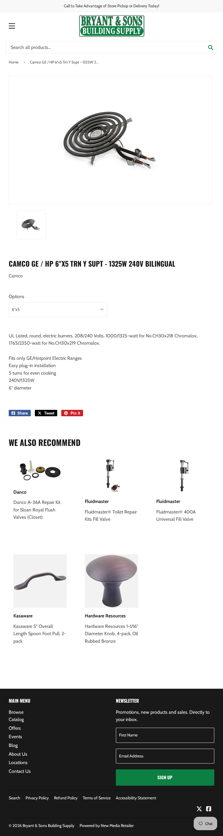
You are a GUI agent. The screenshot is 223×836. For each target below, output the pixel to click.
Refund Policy (66, 798)
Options (16, 296)
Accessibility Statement (136, 798)
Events (15, 736)
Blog (13, 745)
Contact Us (20, 771)
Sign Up (164, 777)
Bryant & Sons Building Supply (48, 825)
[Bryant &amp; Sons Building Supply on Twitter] (199, 809)
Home (14, 62)
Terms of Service (97, 798)
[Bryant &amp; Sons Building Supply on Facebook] (208, 809)
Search (14, 798)
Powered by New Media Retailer (107, 825)
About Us (18, 754)
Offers (15, 728)
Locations (18, 762)
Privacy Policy (37, 798)
